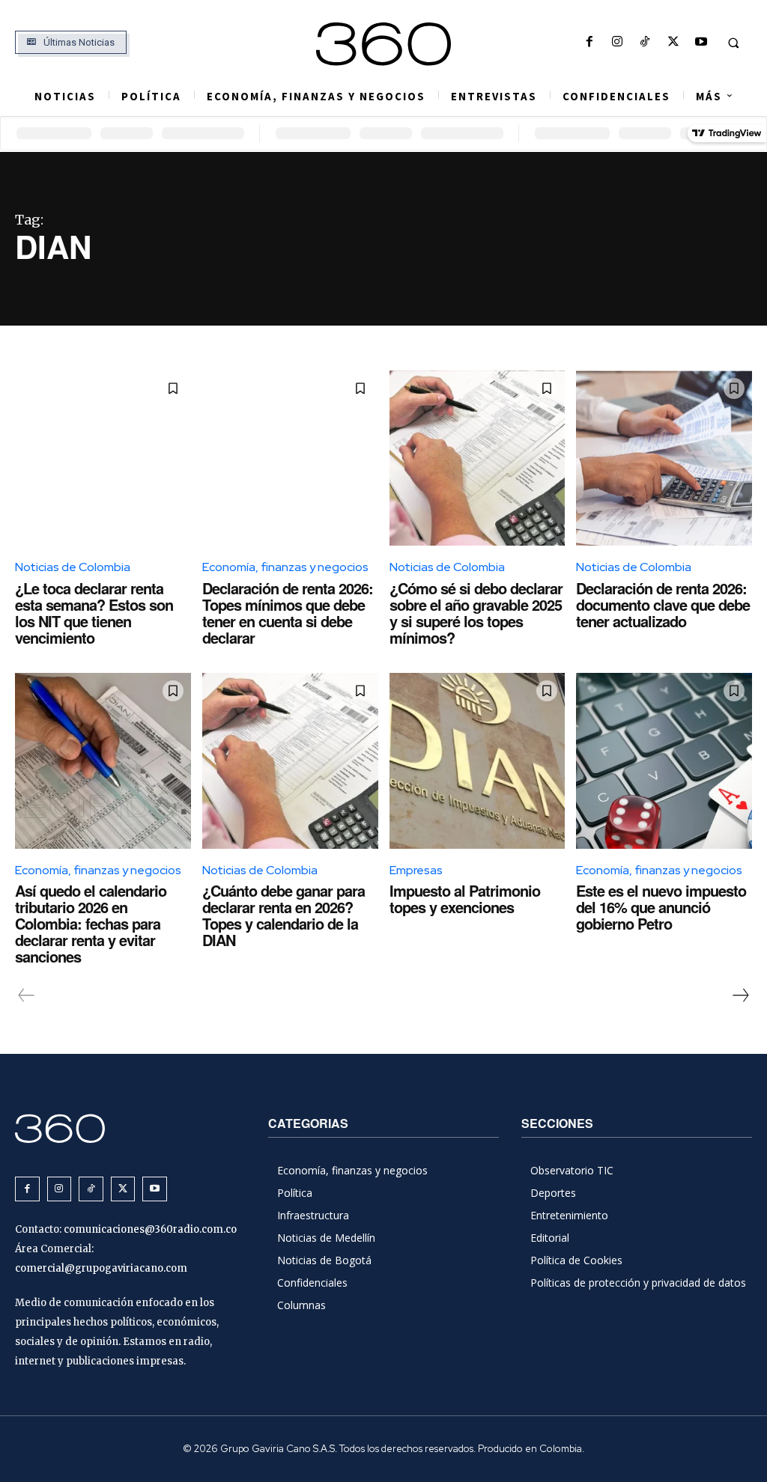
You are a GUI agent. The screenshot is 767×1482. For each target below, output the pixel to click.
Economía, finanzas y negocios (285, 567)
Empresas (416, 870)
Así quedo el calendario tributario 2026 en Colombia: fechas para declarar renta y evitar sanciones (90, 923)
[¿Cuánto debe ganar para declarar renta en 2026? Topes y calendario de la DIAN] (290, 761)
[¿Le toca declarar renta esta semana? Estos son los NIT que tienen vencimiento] (103, 458)
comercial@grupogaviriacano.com (101, 1268)
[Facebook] (589, 42)
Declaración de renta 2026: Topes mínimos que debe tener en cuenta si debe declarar (287, 612)
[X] (673, 42)
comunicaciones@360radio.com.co (150, 1229)
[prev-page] (26, 995)
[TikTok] (645, 42)
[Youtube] (701, 42)
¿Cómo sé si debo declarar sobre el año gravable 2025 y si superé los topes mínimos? (476, 612)
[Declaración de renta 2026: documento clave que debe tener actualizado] (664, 458)
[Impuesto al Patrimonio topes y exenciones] (477, 761)
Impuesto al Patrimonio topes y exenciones (464, 898)
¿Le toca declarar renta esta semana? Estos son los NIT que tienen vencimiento (94, 612)
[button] (733, 42)
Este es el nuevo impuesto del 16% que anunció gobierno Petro (661, 906)
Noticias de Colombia (72, 567)
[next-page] (740, 995)
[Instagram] (617, 42)
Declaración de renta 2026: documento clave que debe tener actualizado (663, 604)
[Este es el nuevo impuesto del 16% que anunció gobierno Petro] (664, 761)
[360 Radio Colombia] (384, 44)
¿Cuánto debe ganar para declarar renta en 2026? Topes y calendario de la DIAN (283, 915)
